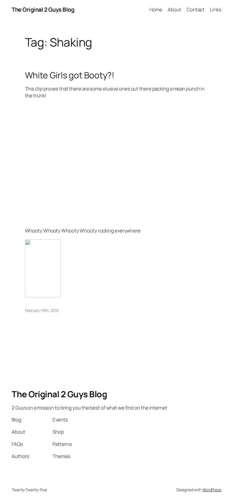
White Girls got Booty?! (70, 75)
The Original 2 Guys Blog (43, 9)
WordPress (211, 489)
